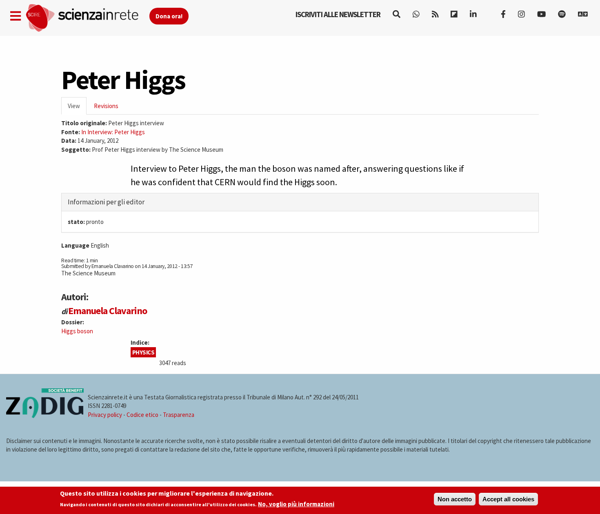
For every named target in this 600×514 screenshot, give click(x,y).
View (77, 108)
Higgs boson (77, 331)
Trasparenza (178, 415)
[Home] (87, 18)
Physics (143, 352)
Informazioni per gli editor (106, 201)
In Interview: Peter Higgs (113, 132)
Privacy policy (105, 415)
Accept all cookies (508, 499)
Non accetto (455, 499)
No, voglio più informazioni (296, 504)
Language (75, 245)
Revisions (106, 106)
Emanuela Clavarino (107, 310)
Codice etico (142, 415)
